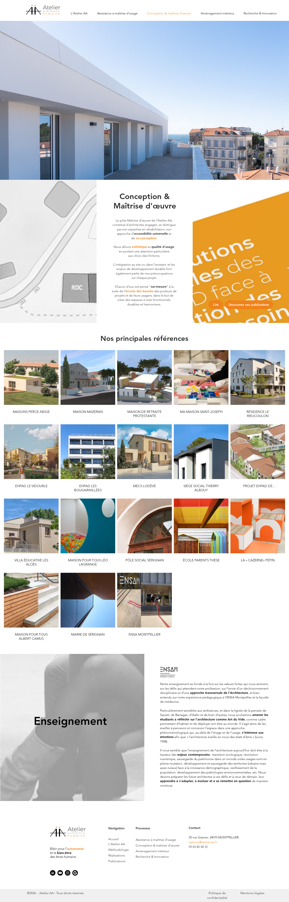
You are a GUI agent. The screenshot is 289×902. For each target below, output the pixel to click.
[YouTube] (60, 873)
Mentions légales (252, 893)
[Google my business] (75, 873)
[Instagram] (67, 873)
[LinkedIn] (52, 873)
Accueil (114, 839)
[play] (280, 24)
